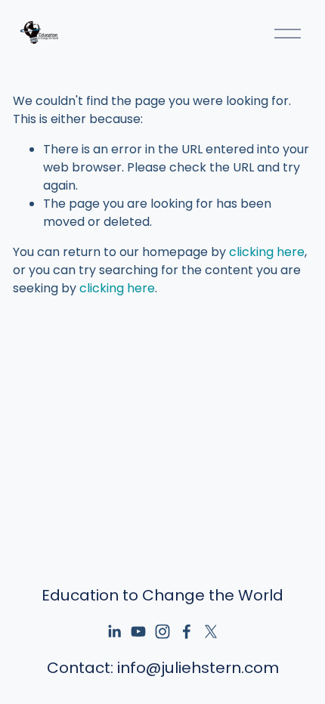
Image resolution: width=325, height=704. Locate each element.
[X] (210, 631)
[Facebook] (186, 631)
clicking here (267, 252)
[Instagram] (162, 631)
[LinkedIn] (114, 631)
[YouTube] (138, 631)
